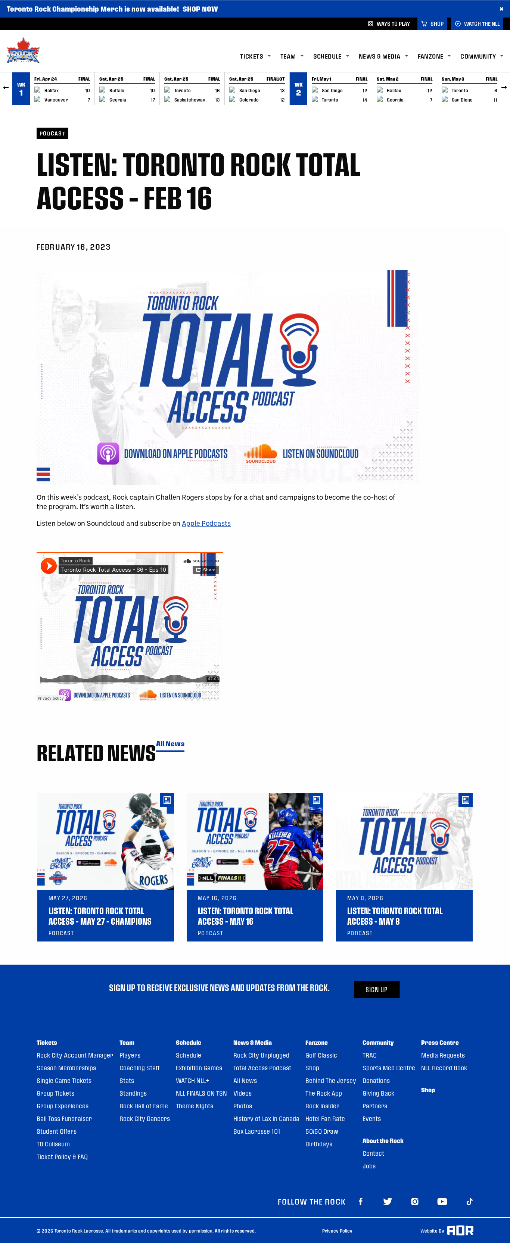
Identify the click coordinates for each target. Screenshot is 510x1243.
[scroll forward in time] (504, 88)
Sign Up (377, 989)
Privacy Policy (337, 1230)
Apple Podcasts (206, 523)
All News (170, 743)
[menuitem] (260, 57)
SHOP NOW (200, 9)
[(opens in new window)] (360, 1201)
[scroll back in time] (6, 88)
